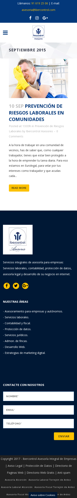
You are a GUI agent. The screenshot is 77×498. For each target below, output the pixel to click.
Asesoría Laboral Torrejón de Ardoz (50, 479)
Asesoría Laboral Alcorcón (17, 487)
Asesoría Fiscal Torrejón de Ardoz (55, 487)
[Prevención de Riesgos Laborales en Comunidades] (38, 78)
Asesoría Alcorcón (16, 479)
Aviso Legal (15, 466)
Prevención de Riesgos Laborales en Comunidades (36, 112)
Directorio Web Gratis (40, 472)
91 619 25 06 (39, 3)
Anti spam (63, 472)
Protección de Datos (38, 466)
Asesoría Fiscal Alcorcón (21, 494)
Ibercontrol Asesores (39, 131)
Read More (19, 188)
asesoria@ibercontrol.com (38, 10)
